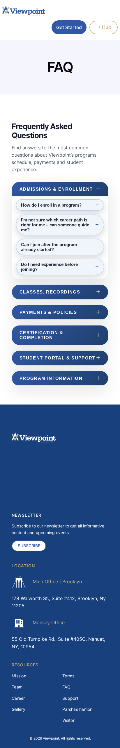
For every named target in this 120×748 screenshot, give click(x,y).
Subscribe (29, 545)
